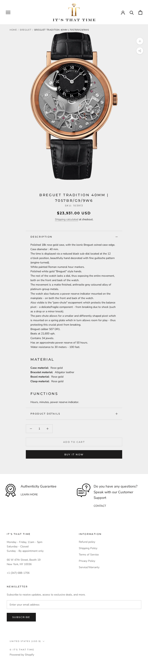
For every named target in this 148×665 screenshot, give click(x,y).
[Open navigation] (8, 12)
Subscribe (21, 617)
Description (41, 236)
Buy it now (74, 454)
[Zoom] (139, 41)
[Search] (132, 12)
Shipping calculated (66, 219)
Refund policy (87, 542)
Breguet (25, 29)
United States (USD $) (25, 641)
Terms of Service (89, 554)
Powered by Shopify (22, 655)
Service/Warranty (89, 567)
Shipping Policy (88, 548)
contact (100, 506)
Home (13, 29)
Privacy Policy (87, 561)
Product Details (45, 413)
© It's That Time (22, 649)
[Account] (123, 12)
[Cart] (140, 12)
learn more (29, 494)
